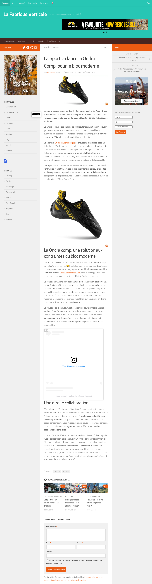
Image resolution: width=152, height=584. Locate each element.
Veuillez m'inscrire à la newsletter (127, 113)
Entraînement (8, 41)
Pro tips (8, 181)
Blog (13, 3)
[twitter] (24, 47)
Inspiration (22, 41)
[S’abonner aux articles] (5, 162)
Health (8, 198)
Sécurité (9, 151)
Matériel (41, 41)
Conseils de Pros (12, 112)
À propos (5, 3)
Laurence (51, 72)
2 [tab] (106, 32)
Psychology (10, 187)
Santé (31, 41)
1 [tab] (103, 32)
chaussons (57, 471)
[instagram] (31, 47)
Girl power (9, 209)
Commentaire (51, 527)
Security (9, 219)
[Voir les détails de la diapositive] (105, 24)
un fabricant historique (65, 142)
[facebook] (27, 47)
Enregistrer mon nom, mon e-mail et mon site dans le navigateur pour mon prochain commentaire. (74, 561)
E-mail (80, 543)
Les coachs (32, 3)
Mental (8, 118)
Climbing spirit (11, 192)
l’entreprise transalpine (70, 272)
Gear (7, 214)
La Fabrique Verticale (25, 14)
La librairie (44, 3)
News (56, 47)
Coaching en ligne (54, 41)
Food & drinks (11, 203)
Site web (49, 551)
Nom (48, 543)
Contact (22, 3)
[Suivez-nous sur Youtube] (35, 47)
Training (9, 176)
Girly (7, 140)
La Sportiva (66, 471)
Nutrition (9, 134)
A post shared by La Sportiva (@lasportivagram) (74, 396)
